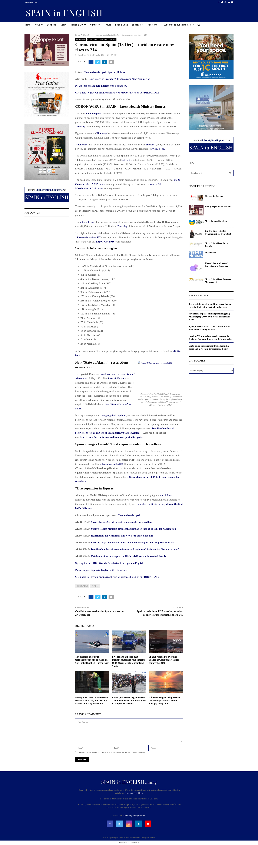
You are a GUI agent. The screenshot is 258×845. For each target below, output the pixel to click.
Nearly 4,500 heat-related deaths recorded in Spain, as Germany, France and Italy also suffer (91, 700)
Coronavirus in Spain (129, 515)
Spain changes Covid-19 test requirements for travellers (121, 522)
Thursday (80, 126)
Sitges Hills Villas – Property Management (218, 281)
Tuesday (150, 144)
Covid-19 (95, 586)
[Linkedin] (138, 824)
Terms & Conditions (134, 793)
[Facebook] (110, 824)
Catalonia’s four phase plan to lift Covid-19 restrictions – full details (128, 556)
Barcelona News (81, 39)
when (88, 237)
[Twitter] (119, 824)
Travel (107, 25)
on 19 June (166, 495)
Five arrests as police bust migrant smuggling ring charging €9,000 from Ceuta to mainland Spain (209, 316)
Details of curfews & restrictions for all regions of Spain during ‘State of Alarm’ (135, 549)
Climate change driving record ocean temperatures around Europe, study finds (164, 700)
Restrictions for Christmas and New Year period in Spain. (111, 437)
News (37, 25)
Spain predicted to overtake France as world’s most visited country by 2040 (164, 660)
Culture (93, 25)
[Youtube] (148, 824)
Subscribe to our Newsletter (178, 25)
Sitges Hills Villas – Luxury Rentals (217, 245)
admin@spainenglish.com (134, 815)
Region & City (77, 25)
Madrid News (103, 39)
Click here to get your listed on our (117, 92)
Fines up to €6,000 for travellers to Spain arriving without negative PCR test (133, 542)
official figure (87, 222)
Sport (63, 25)
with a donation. (109, 85)
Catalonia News (92, 39)
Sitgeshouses (210, 252)
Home (27, 25)
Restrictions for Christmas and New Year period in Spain (122, 535)
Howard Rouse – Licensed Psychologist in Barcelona (216, 265)
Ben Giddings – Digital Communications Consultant (218, 232)
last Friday (126, 160)
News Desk (82, 55)
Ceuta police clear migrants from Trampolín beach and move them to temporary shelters (129, 700)
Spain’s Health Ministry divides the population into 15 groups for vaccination (133, 529)
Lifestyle (136, 25)
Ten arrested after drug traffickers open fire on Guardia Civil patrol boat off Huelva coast (92, 660)
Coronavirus (82, 586)
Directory (152, 25)
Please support (83, 85)
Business (51, 25)
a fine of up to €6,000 (111, 464)
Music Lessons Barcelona (216, 220)
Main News (112, 39)
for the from (109, 563)
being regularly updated (113, 415)
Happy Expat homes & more (218, 206)
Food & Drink (121, 25)
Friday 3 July (158, 148)
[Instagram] (129, 824)
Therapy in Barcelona (215, 196)
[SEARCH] (230, 173)
